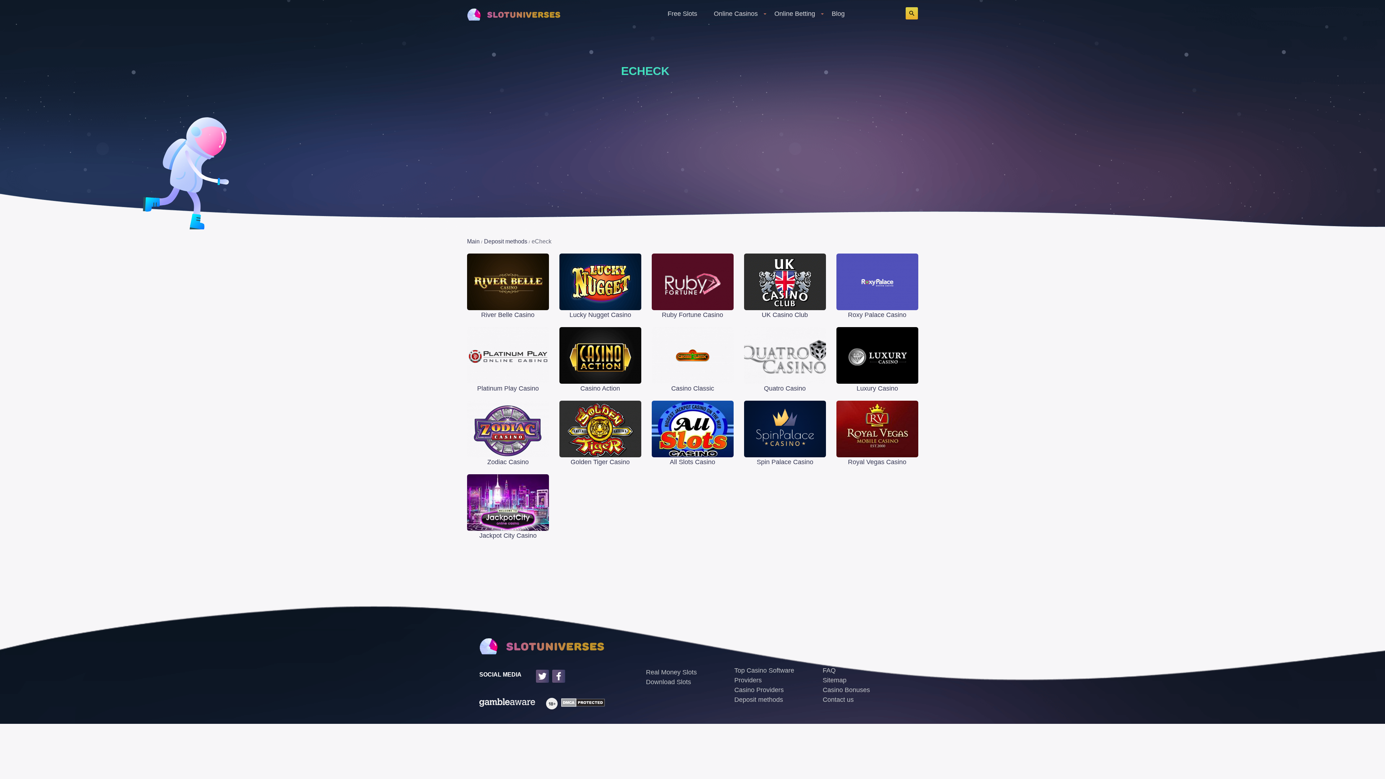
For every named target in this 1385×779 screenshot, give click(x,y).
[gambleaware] (507, 703)
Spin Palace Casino (785, 462)
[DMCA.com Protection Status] (581, 703)
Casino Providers (759, 690)
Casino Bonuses (846, 690)
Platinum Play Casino (508, 388)
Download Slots (668, 682)
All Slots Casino (692, 462)
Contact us (838, 699)
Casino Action (600, 388)
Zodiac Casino (508, 462)
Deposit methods (758, 699)
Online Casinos (736, 13)
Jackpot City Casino (508, 535)
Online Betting (794, 13)
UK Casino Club (785, 314)
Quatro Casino (785, 388)
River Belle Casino (508, 314)
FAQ (829, 670)
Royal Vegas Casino (877, 462)
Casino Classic (692, 388)
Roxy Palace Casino (877, 314)
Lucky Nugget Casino (600, 314)
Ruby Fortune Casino (692, 314)
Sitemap (835, 680)
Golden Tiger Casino (600, 462)
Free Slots (682, 13)
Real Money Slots (671, 672)
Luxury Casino (877, 388)
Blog (838, 13)
